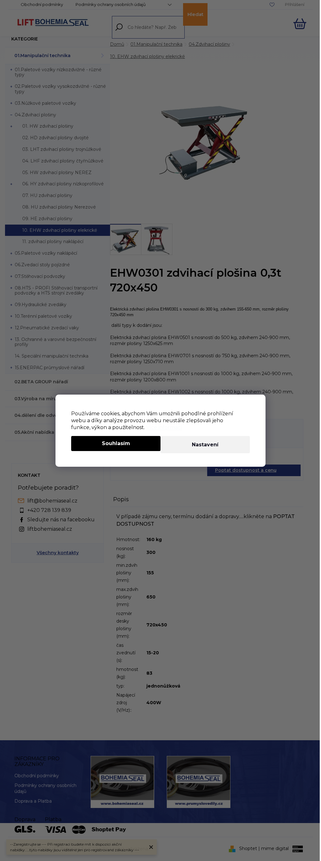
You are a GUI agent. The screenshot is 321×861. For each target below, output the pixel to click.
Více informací (164, 427)
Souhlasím (116, 443)
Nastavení (205, 445)
